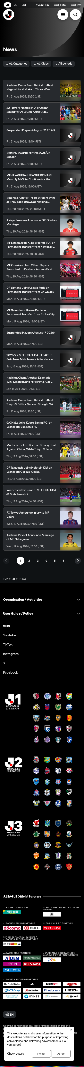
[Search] (75, 14)
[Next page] (78, 561)
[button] (62, 14)
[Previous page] (6, 561)
